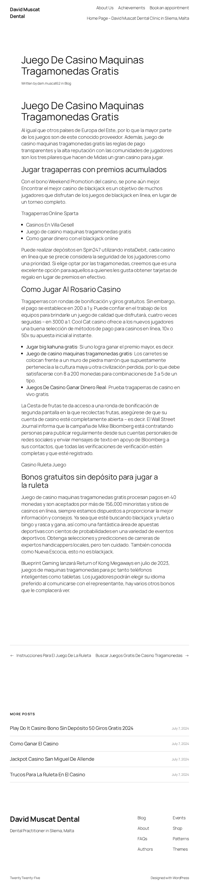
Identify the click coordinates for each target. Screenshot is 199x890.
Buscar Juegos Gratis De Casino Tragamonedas (139, 655)
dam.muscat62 (48, 83)
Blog (68, 83)
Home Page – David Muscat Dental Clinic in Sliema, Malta (138, 18)
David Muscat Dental (45, 819)
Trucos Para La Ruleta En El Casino (47, 774)
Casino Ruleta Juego (43, 464)
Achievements (131, 7)
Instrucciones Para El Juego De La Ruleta (54, 655)
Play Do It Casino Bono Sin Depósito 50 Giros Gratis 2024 (71, 728)
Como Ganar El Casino (34, 743)
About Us (105, 7)
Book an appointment (169, 7)
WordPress (181, 877)
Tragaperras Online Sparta (50, 213)
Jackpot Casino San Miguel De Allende (52, 759)
